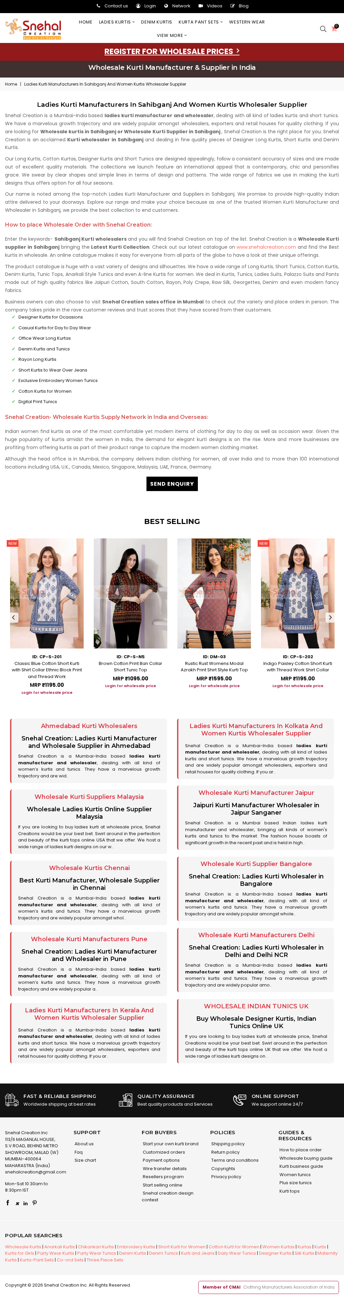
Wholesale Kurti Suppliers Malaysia (89, 797)
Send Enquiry (172, 484)
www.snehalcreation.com (266, 247)
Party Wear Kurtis (55, 1253)
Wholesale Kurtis (23, 1247)
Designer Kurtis (275, 1253)
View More (170, 35)
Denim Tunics (163, 1253)
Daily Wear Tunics (237, 1253)
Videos (214, 6)
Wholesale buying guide (305, 1158)
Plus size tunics (295, 1183)
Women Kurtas (278, 1247)
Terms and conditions (234, 1160)
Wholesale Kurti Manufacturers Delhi (256, 935)
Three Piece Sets (105, 1260)
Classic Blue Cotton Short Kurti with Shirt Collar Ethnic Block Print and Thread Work (47, 670)
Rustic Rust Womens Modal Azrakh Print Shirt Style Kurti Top (214, 666)
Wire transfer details (164, 1168)
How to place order (300, 1150)
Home (86, 22)
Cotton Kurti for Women (234, 1247)
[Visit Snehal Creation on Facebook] (7, 1203)
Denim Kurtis (132, 1253)
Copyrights (222, 1168)
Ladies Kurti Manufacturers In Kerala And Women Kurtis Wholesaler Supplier (89, 1014)
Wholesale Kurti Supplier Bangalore (256, 864)
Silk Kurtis (304, 1253)
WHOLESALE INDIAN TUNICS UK (256, 1006)
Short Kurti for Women (182, 1247)
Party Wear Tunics (96, 1253)
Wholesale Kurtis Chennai (89, 868)
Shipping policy (227, 1144)
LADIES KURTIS (115, 22)
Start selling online (162, 1185)
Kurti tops (289, 1191)
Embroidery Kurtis (136, 1247)
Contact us (116, 6)
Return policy (225, 1152)
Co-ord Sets (70, 1260)
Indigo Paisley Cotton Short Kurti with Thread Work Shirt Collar (297, 666)
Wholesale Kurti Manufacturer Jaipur (256, 793)
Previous (13, 618)
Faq (78, 1152)
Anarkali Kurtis (59, 1247)
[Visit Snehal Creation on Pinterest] (34, 1203)
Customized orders (163, 1152)
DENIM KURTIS (156, 22)
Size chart (85, 1160)
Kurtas (304, 1247)
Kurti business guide (300, 1166)
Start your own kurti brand (170, 1144)
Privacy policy (225, 1176)
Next (331, 618)
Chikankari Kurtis (96, 1247)
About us (84, 1144)
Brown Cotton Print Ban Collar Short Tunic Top (130, 666)
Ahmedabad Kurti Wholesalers (89, 726)
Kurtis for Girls (19, 1253)
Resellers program (163, 1176)
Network (181, 6)
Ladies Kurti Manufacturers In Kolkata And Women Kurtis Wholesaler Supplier (256, 729)
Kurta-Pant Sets (37, 1260)
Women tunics (294, 1174)
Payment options (161, 1160)
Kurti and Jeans (198, 1253)
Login (150, 6)
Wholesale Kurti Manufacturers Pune (89, 939)
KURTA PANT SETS (199, 22)
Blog (244, 6)
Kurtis (320, 1247)
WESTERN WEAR (247, 22)
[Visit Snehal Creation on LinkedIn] (26, 1203)
